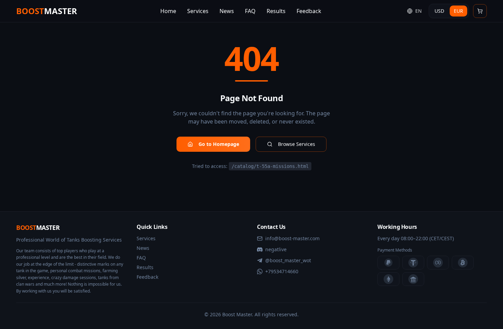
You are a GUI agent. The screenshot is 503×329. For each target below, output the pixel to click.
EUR (458, 11)
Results (145, 267)
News (143, 248)
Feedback (147, 277)
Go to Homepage (219, 144)
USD (439, 11)
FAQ (141, 257)
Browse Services (296, 144)
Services (146, 238)
